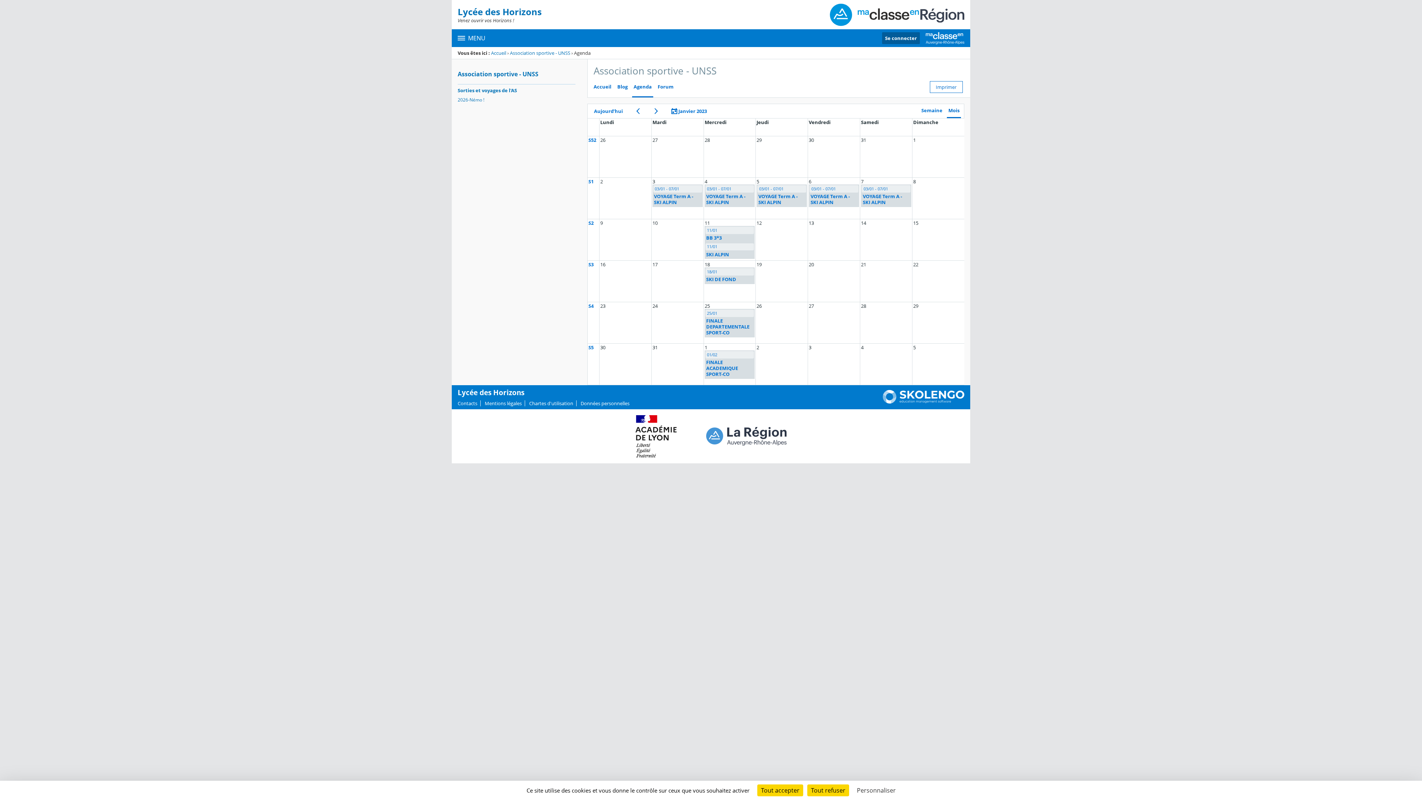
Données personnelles (605, 403)
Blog (622, 87)
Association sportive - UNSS (540, 53)
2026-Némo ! (471, 100)
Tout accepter (780, 790)
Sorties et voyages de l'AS (487, 90)
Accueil (498, 53)
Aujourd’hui (608, 111)
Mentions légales (503, 403)
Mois (953, 110)
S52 (592, 140)
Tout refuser (828, 790)
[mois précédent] (638, 111)
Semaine (931, 110)
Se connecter (901, 38)
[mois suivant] (656, 111)
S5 (591, 347)
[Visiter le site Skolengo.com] (923, 402)
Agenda (643, 87)
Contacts (467, 403)
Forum (666, 87)
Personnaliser (876, 790)
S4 (591, 306)
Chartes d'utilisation (551, 403)
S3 (591, 264)
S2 (591, 223)
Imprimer (946, 87)
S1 (591, 181)
